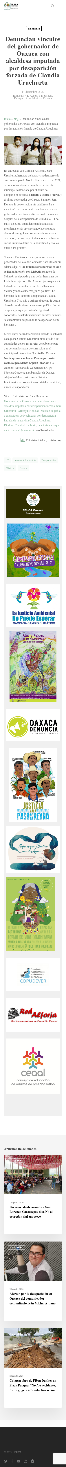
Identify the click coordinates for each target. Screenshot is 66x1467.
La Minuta (34, 28)
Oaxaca (47, 98)
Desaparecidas (22, 98)
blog (16, 119)
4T (26, 95)
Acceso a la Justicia (41, 95)
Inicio (7, 119)
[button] (60, 6)
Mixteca (37, 98)
